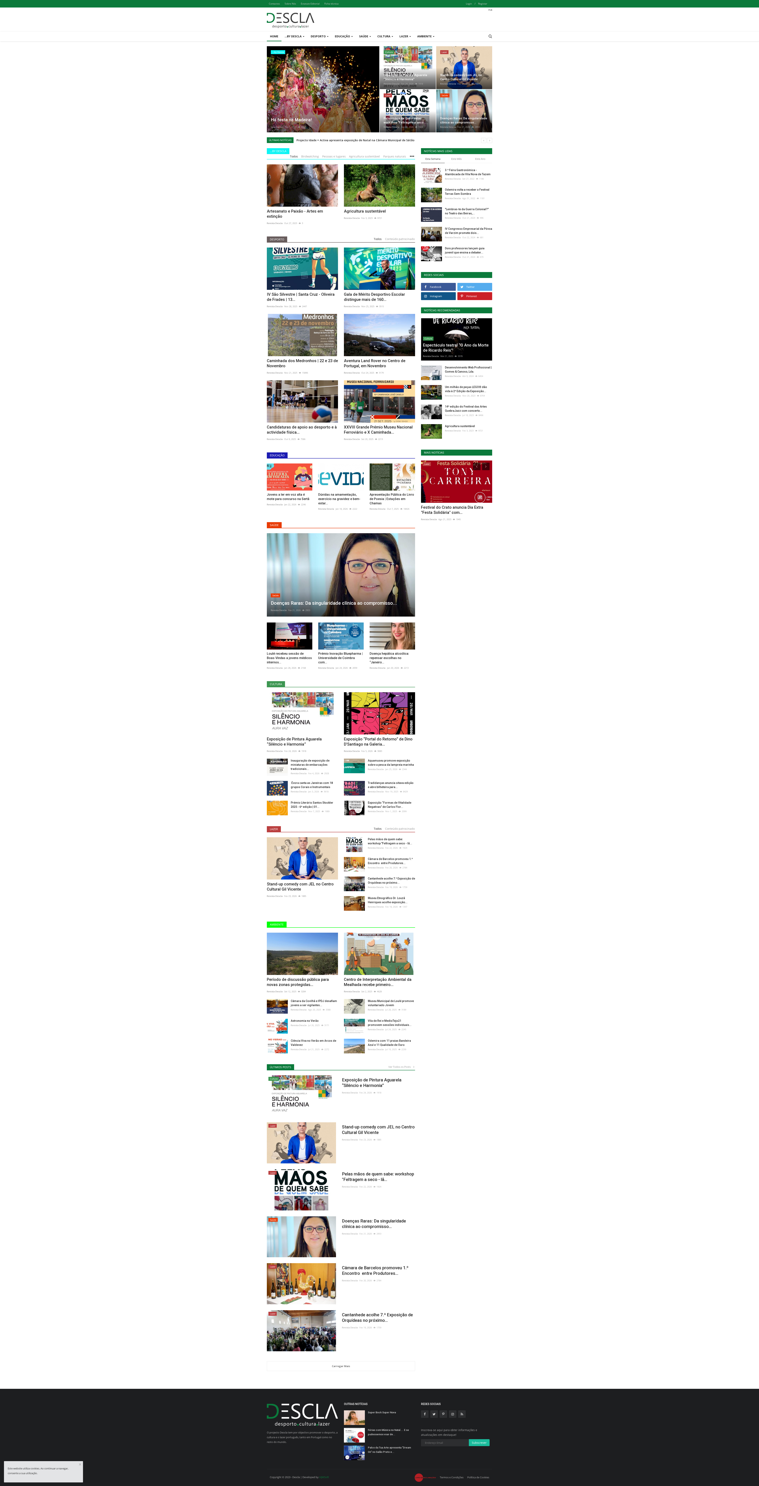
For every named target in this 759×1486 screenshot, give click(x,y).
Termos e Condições (452, 1477)
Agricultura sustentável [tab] (364, 156)
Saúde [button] (364, 36)
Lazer (274, 829)
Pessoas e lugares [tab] (334, 156)
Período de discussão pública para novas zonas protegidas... (298, 982)
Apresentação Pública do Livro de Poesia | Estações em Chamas (392, 499)
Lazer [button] (404, 36)
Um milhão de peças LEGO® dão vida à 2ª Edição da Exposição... (466, 389)
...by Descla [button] (293, 36)
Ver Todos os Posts (400, 1067)
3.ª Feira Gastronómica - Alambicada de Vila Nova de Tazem (468, 172)
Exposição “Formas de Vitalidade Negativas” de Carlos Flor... (389, 804)
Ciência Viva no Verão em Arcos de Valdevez (313, 1042)
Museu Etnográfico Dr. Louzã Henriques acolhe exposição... (388, 900)
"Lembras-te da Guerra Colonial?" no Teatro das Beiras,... (467, 211)
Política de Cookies (478, 1477)
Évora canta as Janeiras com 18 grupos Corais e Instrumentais (312, 785)
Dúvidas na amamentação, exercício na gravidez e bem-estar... (339, 499)
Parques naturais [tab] (394, 156)
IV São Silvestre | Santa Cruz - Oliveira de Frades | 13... (301, 297)
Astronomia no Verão (305, 1020)
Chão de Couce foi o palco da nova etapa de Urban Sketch (452, 510)
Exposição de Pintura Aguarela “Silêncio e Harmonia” (294, 742)
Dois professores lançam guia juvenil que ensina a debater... (464, 250)
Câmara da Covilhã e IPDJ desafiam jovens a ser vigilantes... (314, 1003)
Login (469, 3)
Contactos (274, 3)
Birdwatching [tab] (310, 156)
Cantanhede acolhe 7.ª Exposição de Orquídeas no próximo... (391, 880)
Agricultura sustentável (365, 211)
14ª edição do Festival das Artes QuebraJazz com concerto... (466, 408)
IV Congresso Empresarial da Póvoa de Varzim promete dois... (468, 230)
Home (274, 36)
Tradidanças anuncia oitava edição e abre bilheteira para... (390, 785)
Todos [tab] (294, 156)
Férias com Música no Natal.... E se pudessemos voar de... (388, 1432)
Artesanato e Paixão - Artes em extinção (295, 214)
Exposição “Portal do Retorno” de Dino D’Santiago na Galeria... (378, 742)
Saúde (274, 525)
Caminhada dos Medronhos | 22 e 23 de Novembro (302, 363)
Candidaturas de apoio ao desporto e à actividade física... (302, 430)
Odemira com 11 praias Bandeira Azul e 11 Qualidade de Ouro (389, 1042)
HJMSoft (324, 1477)
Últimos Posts (280, 1067)
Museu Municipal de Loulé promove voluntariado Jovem (391, 1003)
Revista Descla (279, 126)
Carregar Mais (341, 1366)
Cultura (276, 684)
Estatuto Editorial (310, 3)
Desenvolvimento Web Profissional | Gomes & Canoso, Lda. (468, 369)
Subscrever (479, 1443)
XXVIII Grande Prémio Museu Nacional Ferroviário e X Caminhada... (378, 430)
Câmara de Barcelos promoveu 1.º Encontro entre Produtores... (390, 861)
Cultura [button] (384, 36)
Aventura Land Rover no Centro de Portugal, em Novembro (374, 363)
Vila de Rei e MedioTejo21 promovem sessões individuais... (390, 1022)
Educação (277, 455)
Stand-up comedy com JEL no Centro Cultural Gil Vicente (300, 887)
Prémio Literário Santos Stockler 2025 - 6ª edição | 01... (312, 804)
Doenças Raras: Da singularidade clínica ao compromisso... (374, 1224)
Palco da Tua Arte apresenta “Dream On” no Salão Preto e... (389, 1449)
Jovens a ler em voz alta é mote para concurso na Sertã (288, 497)
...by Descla (278, 151)
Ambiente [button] (424, 36)
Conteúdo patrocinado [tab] (400, 239)
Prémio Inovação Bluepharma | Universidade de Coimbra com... (340, 658)
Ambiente (277, 924)
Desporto (277, 239)
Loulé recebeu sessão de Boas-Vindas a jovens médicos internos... (289, 658)
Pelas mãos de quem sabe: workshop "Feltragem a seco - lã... (390, 841)
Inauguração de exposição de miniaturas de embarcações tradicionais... (310, 764)
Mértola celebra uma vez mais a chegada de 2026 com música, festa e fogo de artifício (356, 140)
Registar (482, 3)
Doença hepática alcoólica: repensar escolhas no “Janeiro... (389, 658)
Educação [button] (343, 36)
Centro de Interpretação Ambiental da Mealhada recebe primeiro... (378, 982)
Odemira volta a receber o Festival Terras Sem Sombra (467, 191)
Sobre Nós (290, 3)
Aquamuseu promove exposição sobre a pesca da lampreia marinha (391, 762)
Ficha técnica (331, 3)
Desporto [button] (319, 36)
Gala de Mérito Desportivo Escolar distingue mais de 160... (374, 297)
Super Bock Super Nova (382, 1412)
